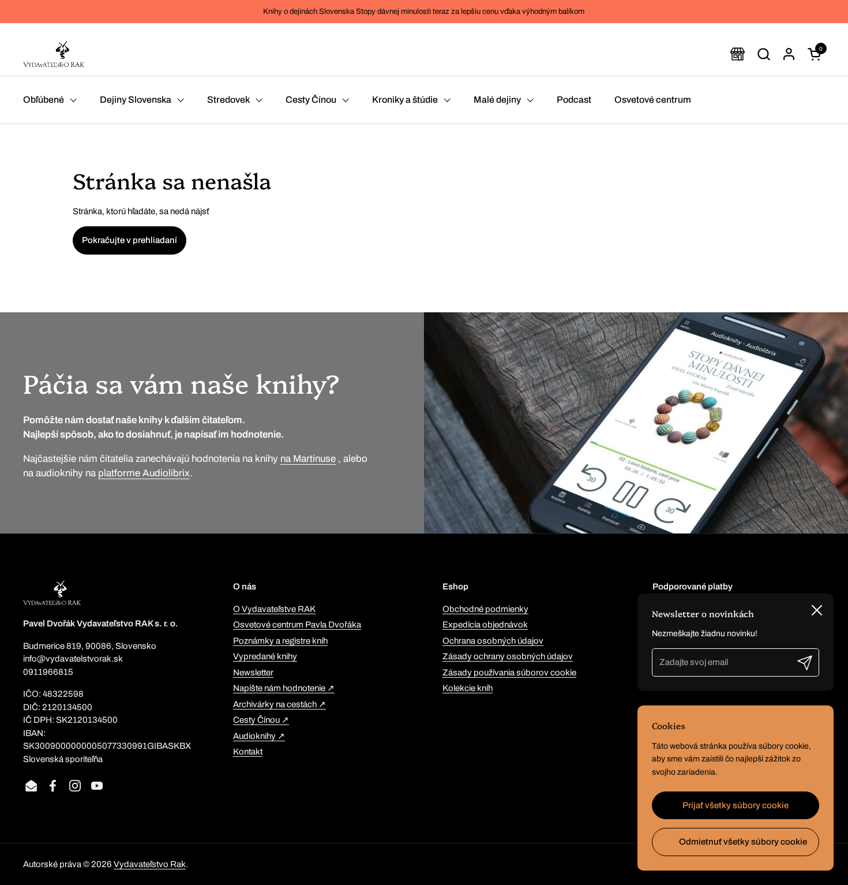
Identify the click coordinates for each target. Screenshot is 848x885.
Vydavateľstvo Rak (150, 864)
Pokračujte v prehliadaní (129, 240)
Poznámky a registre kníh (280, 640)
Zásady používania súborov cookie (509, 672)
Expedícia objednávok (485, 624)
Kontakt (247, 751)
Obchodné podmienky (485, 609)
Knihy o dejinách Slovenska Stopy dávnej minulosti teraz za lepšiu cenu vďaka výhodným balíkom (423, 12)
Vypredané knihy (265, 656)
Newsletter (253, 672)
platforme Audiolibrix (144, 473)
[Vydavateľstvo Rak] (53, 54)
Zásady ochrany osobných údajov (507, 656)
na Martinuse (308, 458)
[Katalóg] (737, 54)
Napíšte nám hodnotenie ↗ (284, 688)
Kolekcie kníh (467, 688)
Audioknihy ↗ (259, 736)
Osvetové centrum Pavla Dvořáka (297, 624)
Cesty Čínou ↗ (261, 720)
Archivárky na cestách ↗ (279, 704)
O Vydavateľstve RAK (274, 609)
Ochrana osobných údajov (492, 640)
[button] (763, 54)
